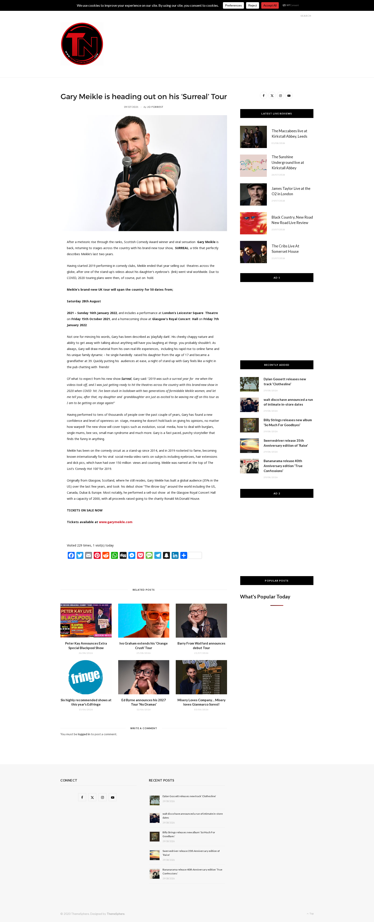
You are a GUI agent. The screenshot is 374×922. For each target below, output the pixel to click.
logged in (84, 734)
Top (311, 913)
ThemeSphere (115, 914)
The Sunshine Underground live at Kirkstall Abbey (288, 162)
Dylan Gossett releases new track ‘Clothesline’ (189, 796)
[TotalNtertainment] (82, 44)
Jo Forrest (155, 106)
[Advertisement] (235, 32)
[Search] (296, 15)
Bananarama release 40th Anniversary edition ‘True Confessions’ (283, 466)
